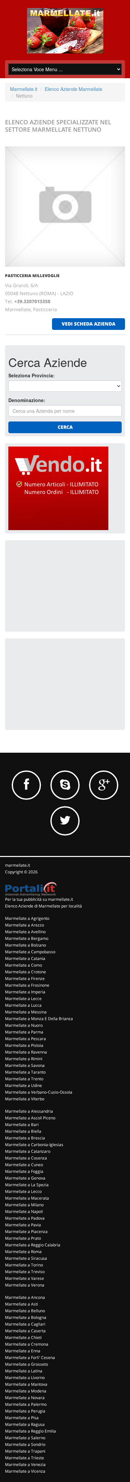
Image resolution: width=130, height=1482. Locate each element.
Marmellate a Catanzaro (27, 1151)
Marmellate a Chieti (23, 1337)
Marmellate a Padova (25, 1218)
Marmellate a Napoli (24, 1211)
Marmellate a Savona (25, 1065)
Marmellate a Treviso (25, 1271)
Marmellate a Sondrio (25, 1444)
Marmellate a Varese (24, 1278)
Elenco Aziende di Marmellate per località (43, 906)
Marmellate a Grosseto (26, 1364)
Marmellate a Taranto (25, 1072)
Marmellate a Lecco (23, 1191)
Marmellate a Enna (22, 1351)
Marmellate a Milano (24, 1205)
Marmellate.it (23, 89)
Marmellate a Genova (25, 1178)
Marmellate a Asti (21, 1304)
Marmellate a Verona (24, 1285)
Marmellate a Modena (25, 1391)
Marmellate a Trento (24, 1079)
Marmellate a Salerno (25, 1438)
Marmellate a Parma (24, 1032)
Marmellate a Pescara (25, 1038)
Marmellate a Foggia (24, 1171)
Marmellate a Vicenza (25, 1471)
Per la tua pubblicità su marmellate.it (39, 899)
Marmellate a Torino (24, 1265)
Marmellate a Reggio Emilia (30, 1431)
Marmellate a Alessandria (29, 1111)
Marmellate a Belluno (25, 1311)
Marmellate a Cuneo (24, 1164)
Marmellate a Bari (22, 1124)
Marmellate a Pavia (23, 1225)
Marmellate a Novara (25, 1397)
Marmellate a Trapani (25, 1451)
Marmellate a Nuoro (24, 1025)
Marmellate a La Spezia (27, 1185)
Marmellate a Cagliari (25, 1324)
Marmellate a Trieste (24, 1458)
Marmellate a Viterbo (24, 1099)
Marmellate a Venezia (25, 1464)
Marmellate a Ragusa (25, 1424)
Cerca (65, 427)
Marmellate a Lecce (23, 998)
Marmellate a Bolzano (25, 945)
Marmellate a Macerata (27, 1198)
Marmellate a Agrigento (27, 918)
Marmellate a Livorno (25, 1377)
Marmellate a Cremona (26, 1344)
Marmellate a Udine (23, 1085)
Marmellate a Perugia (25, 1411)
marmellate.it (17, 865)
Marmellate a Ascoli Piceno (30, 1118)
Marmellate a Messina (26, 1012)
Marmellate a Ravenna (26, 1052)
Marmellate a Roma (23, 1251)
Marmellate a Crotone (25, 972)
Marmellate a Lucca (23, 1005)
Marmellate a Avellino (25, 932)
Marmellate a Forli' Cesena (30, 1357)
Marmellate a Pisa (22, 1418)
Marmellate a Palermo (26, 1404)
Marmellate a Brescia (25, 1138)
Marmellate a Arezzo (24, 925)
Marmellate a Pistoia (24, 1045)
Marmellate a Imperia (25, 992)
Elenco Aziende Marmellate (73, 89)
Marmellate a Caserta (25, 1331)
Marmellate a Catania (25, 958)
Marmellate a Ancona (25, 1297)
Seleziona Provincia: (31, 375)
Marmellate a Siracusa (26, 1258)
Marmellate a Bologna (25, 1317)
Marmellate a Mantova (26, 1384)
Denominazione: (26, 400)
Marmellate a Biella (23, 1131)
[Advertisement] (58, 585)
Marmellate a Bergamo (26, 938)
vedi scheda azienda (88, 324)
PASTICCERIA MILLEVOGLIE (32, 275)
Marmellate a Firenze (25, 978)
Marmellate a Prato (23, 1238)
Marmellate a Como (23, 965)
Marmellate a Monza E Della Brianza (39, 1018)
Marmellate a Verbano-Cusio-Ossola (38, 1092)
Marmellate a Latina (23, 1371)
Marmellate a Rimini (23, 1059)
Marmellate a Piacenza (26, 1231)
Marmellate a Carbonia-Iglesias (34, 1144)
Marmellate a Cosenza (26, 1158)
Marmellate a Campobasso (30, 952)
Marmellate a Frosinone (27, 985)
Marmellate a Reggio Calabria (32, 1245)
